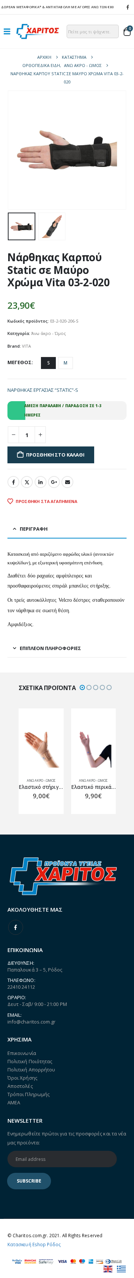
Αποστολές (20, 1086)
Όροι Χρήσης (22, 1077)
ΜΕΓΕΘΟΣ (19, 362)
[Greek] (122, 1268)
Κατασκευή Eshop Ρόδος (34, 1244)
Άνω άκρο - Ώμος (48, 333)
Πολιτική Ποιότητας (29, 1061)
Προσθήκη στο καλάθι (55, 454)
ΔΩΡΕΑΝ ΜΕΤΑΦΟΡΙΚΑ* (21, 6)
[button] (9, 31)
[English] (108, 1268)
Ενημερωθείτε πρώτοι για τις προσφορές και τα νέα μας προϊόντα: (66, 1138)
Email (67, 482)
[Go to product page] (41, 749)
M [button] (65, 363)
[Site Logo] (37, 31)
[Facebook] (128, 7)
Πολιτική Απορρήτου (31, 1069)
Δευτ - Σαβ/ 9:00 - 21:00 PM (37, 1004)
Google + (54, 482)
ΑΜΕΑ (13, 1102)
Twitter (27, 482)
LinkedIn (41, 482)
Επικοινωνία (21, 1053)
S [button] (48, 363)
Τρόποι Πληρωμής (28, 1094)
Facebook (13, 482)
